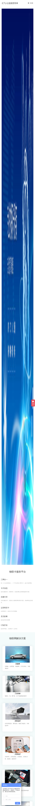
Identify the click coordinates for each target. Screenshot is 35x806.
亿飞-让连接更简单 (10, 3)
